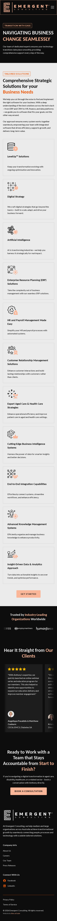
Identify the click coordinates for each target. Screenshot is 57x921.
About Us (7, 851)
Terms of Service (10, 904)
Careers (6, 856)
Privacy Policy (8, 899)
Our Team (7, 860)
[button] (52, 7)
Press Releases (9, 865)
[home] (25, 7)
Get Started (28, 594)
